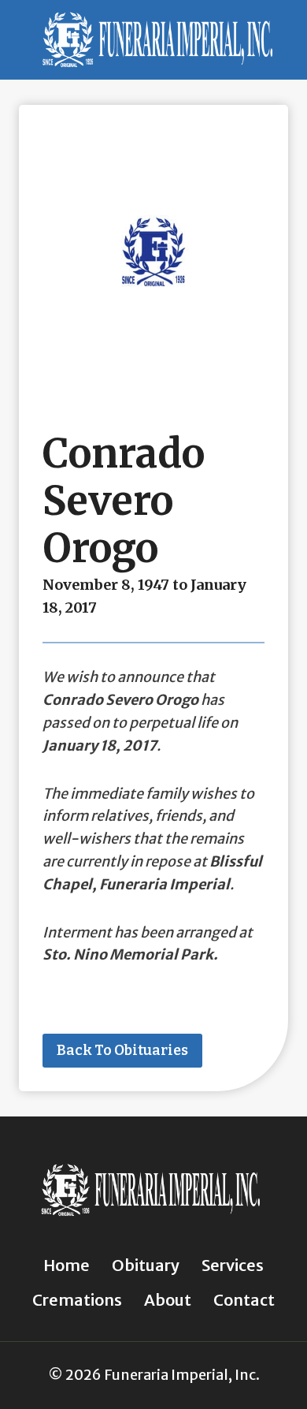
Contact (244, 1300)
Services (233, 1265)
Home (66, 1265)
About (167, 1300)
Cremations (77, 1300)
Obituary (145, 1265)
